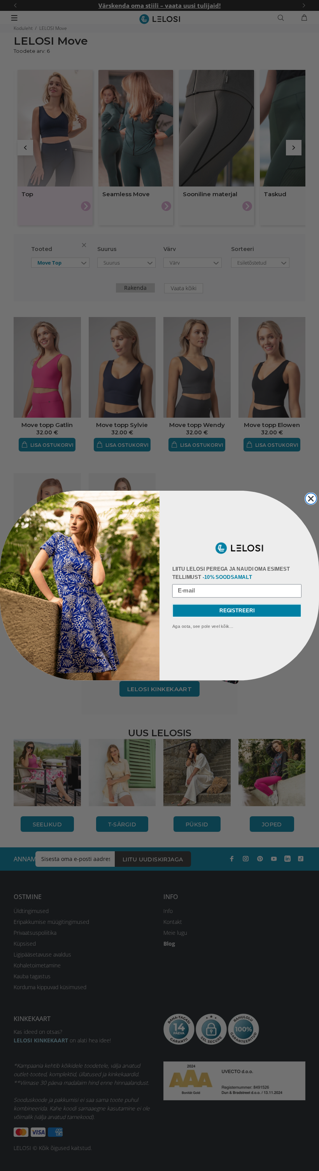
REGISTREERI (236, 610)
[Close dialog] (311, 498)
